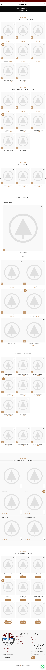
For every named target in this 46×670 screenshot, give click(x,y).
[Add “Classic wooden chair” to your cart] (2, 37)
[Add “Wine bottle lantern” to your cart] (17, 78)
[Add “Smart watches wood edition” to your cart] (32, 58)
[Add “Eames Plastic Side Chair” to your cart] (32, 37)
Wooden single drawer (38, 619)
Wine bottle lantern (23, 80)
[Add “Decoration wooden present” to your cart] (17, 37)
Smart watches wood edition (38, 60)
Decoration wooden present (23, 40)
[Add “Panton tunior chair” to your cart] (17, 58)
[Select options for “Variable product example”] (2, 78)
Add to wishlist (14, 24)
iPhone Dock (8, 60)
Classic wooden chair (8, 40)
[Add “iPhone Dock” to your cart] (2, 58)
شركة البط (18, 665)
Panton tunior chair (23, 60)
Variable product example (8, 80)
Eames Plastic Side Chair (38, 40)
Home (20, 10)
